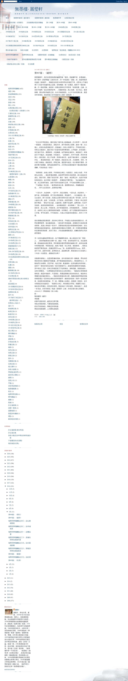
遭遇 (9, 267)
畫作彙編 (11, 333)
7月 (10, 505)
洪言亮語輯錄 (13, 386)
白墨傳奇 (45, 50)
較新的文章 (38, 324)
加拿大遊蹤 (24, 50)
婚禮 (9, 377)
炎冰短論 (11, 226)
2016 (8, 486)
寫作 (9, 168)
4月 (10, 564)
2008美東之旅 (76, 27)
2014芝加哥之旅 (37, 36)
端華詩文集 (12, 229)
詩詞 (9, 97)
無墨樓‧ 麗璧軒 (29, 9)
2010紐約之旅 (23, 32)
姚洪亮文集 (12, 144)
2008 (8, 601)
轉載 (9, 180)
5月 (10, 512)
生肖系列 (35, 50)
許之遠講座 (12, 405)
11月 (10, 492)
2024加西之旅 (52, 45)
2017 (8, 483)
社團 (9, 265)
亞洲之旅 (11, 364)
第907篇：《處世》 (15, 518)
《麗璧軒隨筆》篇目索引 (21, 18)
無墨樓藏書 (12, 389)
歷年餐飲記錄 (13, 210)
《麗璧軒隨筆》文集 (15, 174)
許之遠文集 (12, 433)
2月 (10, 571)
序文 (9, 218)
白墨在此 (11, 133)
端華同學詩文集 (27, 55)
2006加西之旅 (63, 27)
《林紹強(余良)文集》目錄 (15, 64)
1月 (10, 574)
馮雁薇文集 (12, 361)
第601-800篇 (10, 27)
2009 (8, 597)
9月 (10, 499)
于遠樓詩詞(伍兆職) (15, 440)
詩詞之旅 (11, 317)
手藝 (9, 383)
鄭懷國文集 (12, 270)
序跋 (9, 336)
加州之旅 (11, 350)
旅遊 (9, 102)
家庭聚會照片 (13, 246)
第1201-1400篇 (50, 27)
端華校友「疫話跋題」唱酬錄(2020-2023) (66, 50)
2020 (8, 473)
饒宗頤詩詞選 (13, 419)
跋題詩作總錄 (13, 413)
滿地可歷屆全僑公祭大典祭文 (18, 278)
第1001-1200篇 (36, 27)
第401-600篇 (72, 22)
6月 (10, 508)
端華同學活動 (13, 394)
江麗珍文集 (12, 113)
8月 (10, 502)
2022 (8, 467)
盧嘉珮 (10, 339)
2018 (8, 479)
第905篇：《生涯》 (15, 560)
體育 (9, 235)
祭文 (9, 391)
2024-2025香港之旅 (66, 45)
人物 (9, 138)
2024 (8, 460)
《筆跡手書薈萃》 (12, 59)
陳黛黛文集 (12, 215)
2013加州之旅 (23, 36)
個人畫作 (11, 366)
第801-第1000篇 (23, 27)
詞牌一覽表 (12, 408)
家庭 (9, 127)
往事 (9, 163)
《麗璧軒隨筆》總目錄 (41, 18)
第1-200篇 (49, 22)
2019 (8, 476)
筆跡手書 (11, 155)
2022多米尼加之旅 (67, 41)
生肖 (9, 188)
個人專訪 (11, 331)
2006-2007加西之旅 (14, 251)
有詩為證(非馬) (13, 443)
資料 (9, 119)
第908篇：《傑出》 (15, 514)
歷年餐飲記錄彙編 (51, 59)
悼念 (9, 149)
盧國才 (17, 610)
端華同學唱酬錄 (13, 88)
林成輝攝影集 (13, 94)
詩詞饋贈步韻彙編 (14, 152)
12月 (10, 489)
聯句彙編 (11, 397)
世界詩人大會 (13, 303)
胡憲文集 (11, 249)
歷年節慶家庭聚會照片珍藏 (31, 59)
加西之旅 (11, 353)
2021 (8, 470)
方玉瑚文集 (12, 276)
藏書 (9, 400)
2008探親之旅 (10, 32)
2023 (8, 463)
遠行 (9, 306)
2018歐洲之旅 (26, 41)
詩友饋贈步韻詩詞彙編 (35, 22)
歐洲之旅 (11, 311)
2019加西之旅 (39, 41)
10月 (10, 495)
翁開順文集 (12, 292)
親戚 (9, 402)
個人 (9, 105)
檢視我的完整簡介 (9, 669)
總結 (9, 199)
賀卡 (9, 295)
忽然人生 (11, 380)
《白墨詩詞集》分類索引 (14, 22)
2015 (8, 578)
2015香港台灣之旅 (52, 36)
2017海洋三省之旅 (12, 41)
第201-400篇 (61, 22)
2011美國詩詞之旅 (63, 32)
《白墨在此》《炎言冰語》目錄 (69, 55)
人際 (9, 166)
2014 (8, 581)
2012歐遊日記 (10, 36)
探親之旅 (11, 355)
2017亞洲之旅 (67, 36)
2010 (8, 594)
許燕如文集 (12, 342)
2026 (8, 454)
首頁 (7, 18)
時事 (9, 141)
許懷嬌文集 (12, 130)
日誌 (9, 99)
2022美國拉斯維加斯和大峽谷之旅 (17, 45)
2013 (8, 584)
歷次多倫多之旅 (11, 50)
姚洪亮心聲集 (13, 375)
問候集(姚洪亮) (13, 372)
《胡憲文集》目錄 (67, 59)
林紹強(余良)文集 (14, 124)
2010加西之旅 (36, 32)
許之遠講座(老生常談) (16, 430)
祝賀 (9, 146)
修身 (9, 182)
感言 (43, 316)
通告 (9, 416)
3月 (10, 567)
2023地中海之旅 (38, 45)
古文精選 (31, 64)
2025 (8, 457)
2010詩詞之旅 (49, 32)
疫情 (9, 185)
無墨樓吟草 (57, 18)
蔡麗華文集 (12, 116)
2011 (8, 591)
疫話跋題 (11, 284)
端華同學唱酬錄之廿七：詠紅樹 (19, 557)
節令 (9, 160)
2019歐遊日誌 (52, 41)
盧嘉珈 (10, 207)
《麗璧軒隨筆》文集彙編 (45, 55)
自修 (40, 316)
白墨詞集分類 (69, 18)
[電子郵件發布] (54, 314)
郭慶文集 (11, 344)
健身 (9, 347)
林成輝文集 (12, 308)
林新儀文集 (12, 202)
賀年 (9, 358)
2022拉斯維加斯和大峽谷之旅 (18, 257)
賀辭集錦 (11, 411)
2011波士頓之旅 (79, 32)
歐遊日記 (11, 314)
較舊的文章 (84, 324)
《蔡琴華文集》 (13, 300)
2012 (8, 588)
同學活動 (11, 262)
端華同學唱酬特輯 (12, 55)
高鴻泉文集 (12, 221)
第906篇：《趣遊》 (15, 554)
